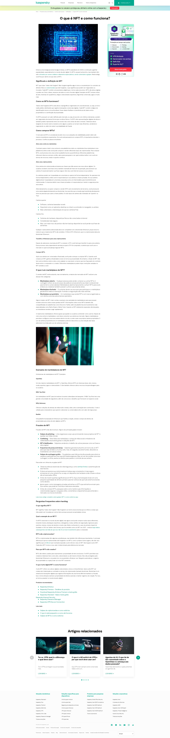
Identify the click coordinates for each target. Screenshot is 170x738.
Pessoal (63, 2)
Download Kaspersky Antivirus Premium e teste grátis (58, 592)
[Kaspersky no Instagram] (129, 725)
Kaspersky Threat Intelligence (120, 710)
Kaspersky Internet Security (45, 597)
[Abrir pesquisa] (112, 3)
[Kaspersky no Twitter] (116, 725)
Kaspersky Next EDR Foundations (95, 702)
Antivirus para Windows (67, 708)
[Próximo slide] (138, 657)
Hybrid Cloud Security (118, 713)
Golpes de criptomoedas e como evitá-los (55, 610)
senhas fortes (82, 467)
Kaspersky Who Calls (41, 713)
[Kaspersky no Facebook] (112, 725)
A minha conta (125, 3)
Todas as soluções (40, 719)
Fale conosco (38, 732)
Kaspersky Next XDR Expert (119, 708)
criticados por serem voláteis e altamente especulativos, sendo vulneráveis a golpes (65, 74)
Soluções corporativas (120, 694)
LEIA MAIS (41, 673)
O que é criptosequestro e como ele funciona (56, 613)
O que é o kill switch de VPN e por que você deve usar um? (84, 658)
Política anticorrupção (55, 727)
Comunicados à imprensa (73, 732)
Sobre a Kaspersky (91, 2)
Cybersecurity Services (118, 702)
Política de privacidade (40, 727)
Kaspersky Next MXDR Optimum (95, 710)
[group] (51, 657)
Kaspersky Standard (41, 699)
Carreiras (87, 732)
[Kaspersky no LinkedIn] (120, 725)
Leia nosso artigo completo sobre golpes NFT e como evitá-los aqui (57, 497)
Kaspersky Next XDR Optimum (94, 708)
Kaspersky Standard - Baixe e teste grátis (54, 595)
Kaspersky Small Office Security (95, 699)
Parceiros (79, 2)
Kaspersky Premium (40, 705)
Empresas (71, 2)
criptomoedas (50, 88)
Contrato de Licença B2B (76, 727)
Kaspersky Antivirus (47, 587)
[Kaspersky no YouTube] (124, 725)
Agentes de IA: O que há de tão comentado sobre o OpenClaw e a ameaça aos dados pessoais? (117, 660)
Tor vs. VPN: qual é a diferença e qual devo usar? (51, 658)
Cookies (47, 727)
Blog (57, 732)
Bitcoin (48, 543)
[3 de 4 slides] (86, 680)
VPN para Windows (66, 710)
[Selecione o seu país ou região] (109, 3)
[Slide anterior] (31, 657)
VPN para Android (66, 713)
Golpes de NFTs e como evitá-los (51, 616)
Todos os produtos (92, 713)
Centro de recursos (63, 732)
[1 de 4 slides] (82, 680)
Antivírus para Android (67, 699)
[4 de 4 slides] (88, 680)
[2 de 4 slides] (84, 680)
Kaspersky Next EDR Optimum (94, 705)
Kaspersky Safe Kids (41, 708)
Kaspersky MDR (116, 705)
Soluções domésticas (43, 694)
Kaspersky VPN (39, 710)
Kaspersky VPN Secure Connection (52, 602)
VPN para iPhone (66, 716)
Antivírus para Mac (66, 702)
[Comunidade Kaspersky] (133, 725)
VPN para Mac (65, 719)
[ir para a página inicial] (43, 3)
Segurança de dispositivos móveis (70, 705)
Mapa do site (81, 732)
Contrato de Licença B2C (65, 727)
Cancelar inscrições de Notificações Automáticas (99, 732)
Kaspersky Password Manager (50, 599)
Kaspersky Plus (39, 702)
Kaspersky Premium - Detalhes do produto (55, 589)
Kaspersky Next (116, 699)
